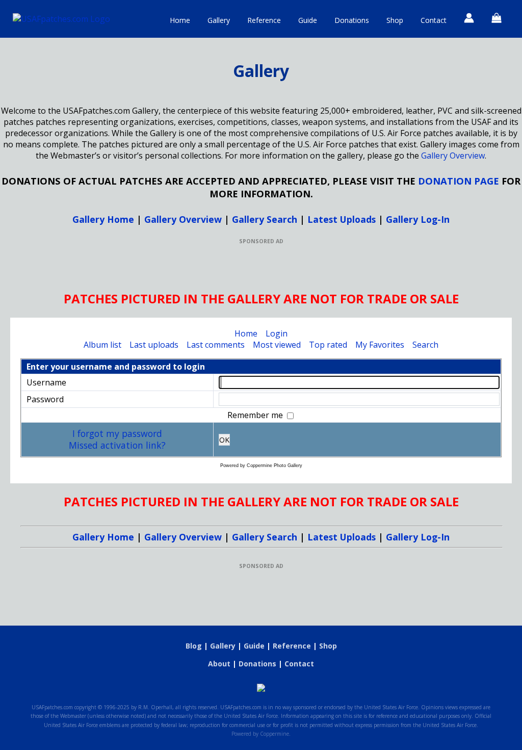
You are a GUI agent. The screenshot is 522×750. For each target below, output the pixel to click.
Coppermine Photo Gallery (274, 465)
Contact (434, 20)
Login (277, 333)
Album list (102, 344)
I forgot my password (117, 433)
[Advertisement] (261, 268)
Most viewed (277, 344)
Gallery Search (264, 219)
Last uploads (153, 344)
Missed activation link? (117, 445)
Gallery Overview (453, 155)
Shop (394, 20)
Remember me (256, 415)
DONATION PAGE (458, 180)
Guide (307, 20)
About (219, 663)
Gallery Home (103, 219)
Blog (194, 646)
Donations (351, 20)
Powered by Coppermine (260, 733)
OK (224, 440)
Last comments (216, 344)
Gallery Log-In (418, 219)
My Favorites (379, 344)
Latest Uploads (341, 219)
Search (425, 344)
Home (180, 20)
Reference (264, 20)
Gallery (218, 20)
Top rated (328, 344)
